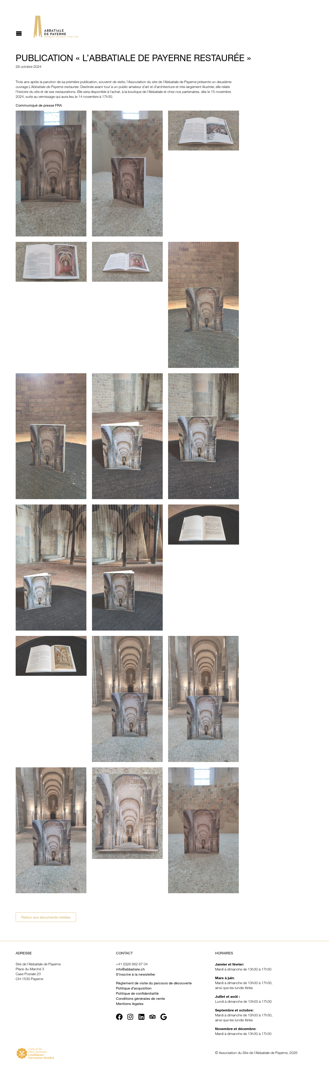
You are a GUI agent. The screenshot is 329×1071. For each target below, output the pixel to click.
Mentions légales (129, 1003)
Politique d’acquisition (134, 988)
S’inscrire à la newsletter (135, 974)
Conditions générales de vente (140, 998)
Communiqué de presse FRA (39, 105)
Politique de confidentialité (137, 993)
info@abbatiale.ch (130, 969)
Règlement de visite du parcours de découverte (154, 983)
